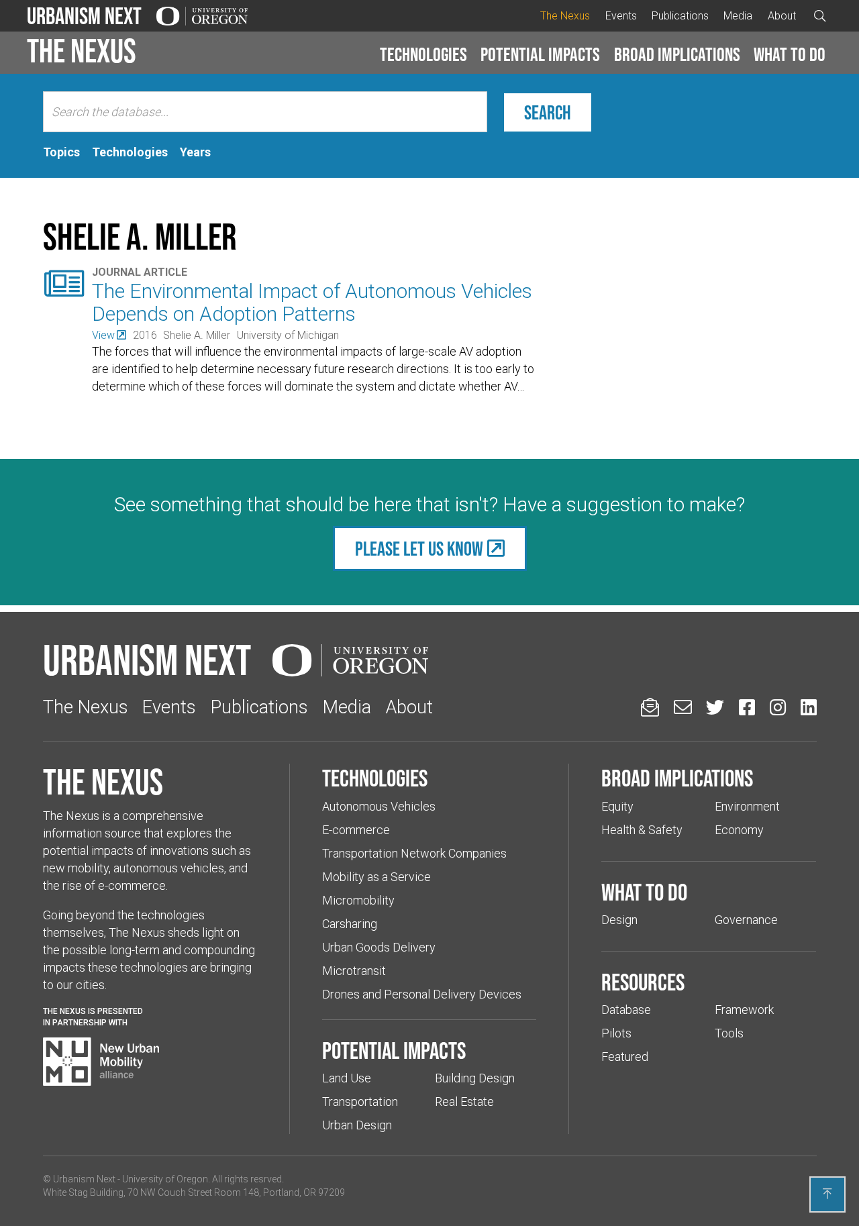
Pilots (616, 1033)
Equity (617, 806)
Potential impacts (540, 54)
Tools (729, 1033)
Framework (744, 1010)
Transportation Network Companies (414, 853)
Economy (739, 830)
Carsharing (349, 924)
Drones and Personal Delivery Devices (421, 994)
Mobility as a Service (376, 877)
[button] (423, 55)
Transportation (360, 1101)
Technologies (423, 54)
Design (619, 920)
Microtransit (354, 971)
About (782, 15)
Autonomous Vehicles (379, 806)
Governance (746, 920)
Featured (624, 1057)
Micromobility (358, 900)
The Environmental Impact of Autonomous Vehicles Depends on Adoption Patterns (312, 302)
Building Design (475, 1078)
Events (621, 15)
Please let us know (419, 549)
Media (737, 15)
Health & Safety (642, 830)
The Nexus (565, 15)
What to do (789, 54)
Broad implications (677, 54)
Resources (643, 981)
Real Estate (464, 1101)
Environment (747, 806)
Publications (680, 15)
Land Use (346, 1078)
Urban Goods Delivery (379, 947)
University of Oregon (165, 1179)
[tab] (61, 152)
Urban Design (357, 1125)
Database (626, 1010)
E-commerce (356, 830)
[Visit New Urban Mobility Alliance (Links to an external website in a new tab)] (101, 1061)
